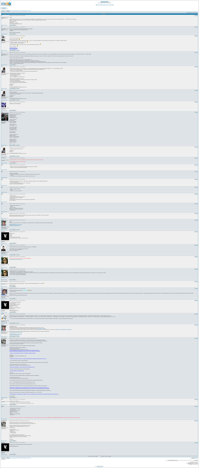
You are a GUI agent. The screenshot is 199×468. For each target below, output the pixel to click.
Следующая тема (195, 12)
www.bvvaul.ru (105, 1)
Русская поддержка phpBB (99, 466)
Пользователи (104, 4)
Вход (112, 5)
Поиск (100, 4)
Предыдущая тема (189, 12)
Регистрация (112, 4)
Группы (108, 4)
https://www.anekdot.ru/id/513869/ (41, 328)
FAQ (97, 4)
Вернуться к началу (4, 25)
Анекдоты (4, 7)
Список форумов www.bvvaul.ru (15, 10)
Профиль (98, 5)
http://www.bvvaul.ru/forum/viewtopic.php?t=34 (15, 259)
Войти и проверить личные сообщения (106, 5)
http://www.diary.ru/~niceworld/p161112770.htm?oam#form (63, 329)
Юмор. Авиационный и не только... (26, 10)
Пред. (195, 458)
